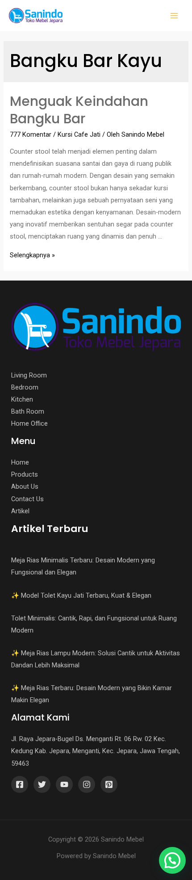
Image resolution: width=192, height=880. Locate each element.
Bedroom (24, 387)
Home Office (29, 423)
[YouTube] (64, 784)
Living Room (29, 375)
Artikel (20, 511)
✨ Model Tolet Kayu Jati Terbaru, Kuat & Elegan (81, 595)
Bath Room (27, 411)
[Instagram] (86, 784)
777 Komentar (30, 134)
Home (20, 462)
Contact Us (27, 499)
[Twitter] (41, 784)
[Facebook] (19, 784)
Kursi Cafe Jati (79, 134)
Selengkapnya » (32, 255)
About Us (24, 486)
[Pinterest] (108, 784)
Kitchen (22, 399)
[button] (172, 860)
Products (24, 474)
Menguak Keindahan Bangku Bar (79, 110)
